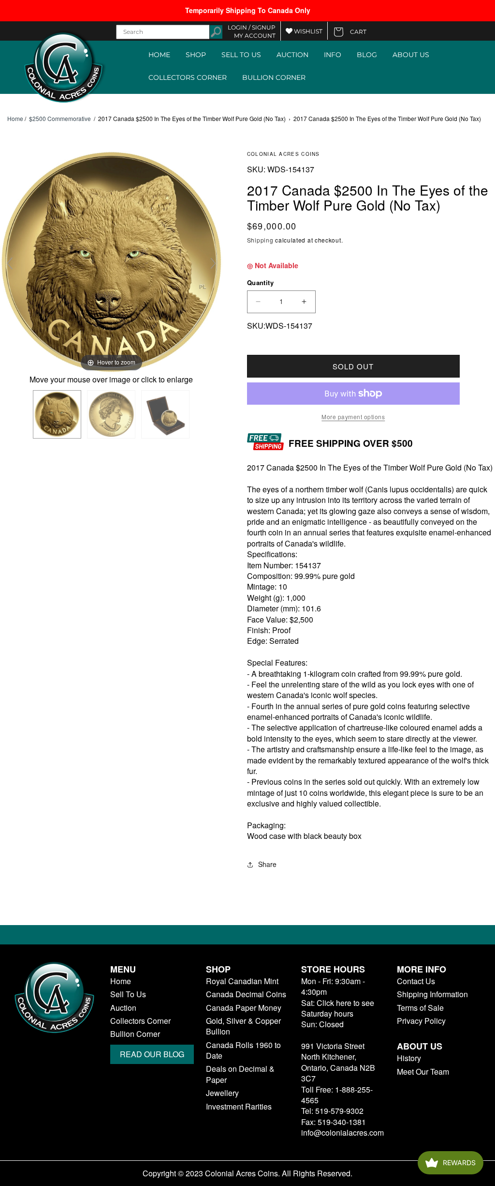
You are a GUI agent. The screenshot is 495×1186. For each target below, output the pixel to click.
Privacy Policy (421, 1021)
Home (15, 118)
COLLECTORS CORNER (187, 77)
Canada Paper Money (243, 1008)
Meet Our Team (423, 1071)
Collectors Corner (140, 1021)
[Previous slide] (9, 263)
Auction (123, 1008)
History (409, 1058)
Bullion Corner (135, 1034)
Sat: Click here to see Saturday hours (337, 1008)
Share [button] (267, 864)
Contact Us (416, 981)
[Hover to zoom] (111, 261)
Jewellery (222, 1093)
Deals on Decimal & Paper (240, 1074)
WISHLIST (307, 31)
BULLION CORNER (274, 77)
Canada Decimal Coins (246, 994)
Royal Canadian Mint (242, 981)
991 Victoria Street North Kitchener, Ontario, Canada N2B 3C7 (338, 1062)
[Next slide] (213, 263)
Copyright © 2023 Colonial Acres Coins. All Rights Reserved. (247, 1173)
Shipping (260, 240)
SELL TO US (241, 54)
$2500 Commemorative (60, 118)
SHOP (196, 54)
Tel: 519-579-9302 (332, 1110)
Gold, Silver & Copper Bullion (243, 1026)
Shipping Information (432, 994)
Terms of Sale (420, 1008)
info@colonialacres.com (342, 1132)
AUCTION (292, 54)
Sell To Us (128, 994)
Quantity (260, 282)
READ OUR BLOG (152, 1054)
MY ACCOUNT (255, 35)
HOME (159, 54)
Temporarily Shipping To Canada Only (247, 10)
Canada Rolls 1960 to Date (243, 1050)
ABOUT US (411, 54)
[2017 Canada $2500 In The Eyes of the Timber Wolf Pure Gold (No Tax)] (57, 414)
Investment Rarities (239, 1106)
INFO (332, 54)
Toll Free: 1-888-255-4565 (337, 1095)
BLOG (367, 54)
